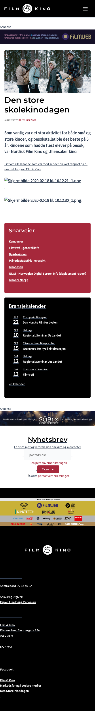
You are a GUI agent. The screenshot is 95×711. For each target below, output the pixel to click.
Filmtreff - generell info (24, 248)
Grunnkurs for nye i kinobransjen (44, 349)
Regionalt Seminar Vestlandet (42, 362)
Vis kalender (17, 384)
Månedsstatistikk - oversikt (27, 261)
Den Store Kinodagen (14, 691)
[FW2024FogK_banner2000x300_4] (47, 36)
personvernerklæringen (54, 476)
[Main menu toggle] (85, 9)
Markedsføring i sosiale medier (20, 685)
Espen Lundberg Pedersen (18, 602)
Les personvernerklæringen (48, 463)
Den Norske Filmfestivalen (40, 322)
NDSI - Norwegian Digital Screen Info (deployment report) (47, 274)
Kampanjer (16, 241)
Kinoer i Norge (18, 280)
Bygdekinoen (18, 254)
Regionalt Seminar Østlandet (42, 335)
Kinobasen (16, 267)
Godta (49, 476)
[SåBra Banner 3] (47, 418)
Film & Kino (7, 680)
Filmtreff (28, 375)
